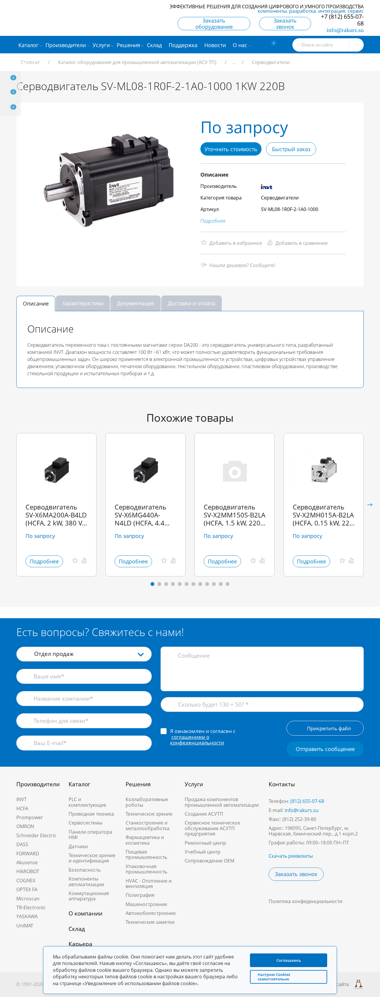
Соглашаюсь (288, 960)
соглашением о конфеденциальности (197, 740)
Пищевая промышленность (146, 854)
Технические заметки (150, 922)
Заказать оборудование (214, 23)
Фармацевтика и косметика (145, 840)
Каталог (79, 784)
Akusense (27, 862)
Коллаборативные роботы (147, 802)
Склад (77, 929)
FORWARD (27, 853)
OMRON (25, 826)
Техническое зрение (149, 814)
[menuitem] (155, 45)
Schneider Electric (36, 835)
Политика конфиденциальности (305, 901)
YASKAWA (27, 916)
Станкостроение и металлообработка (148, 825)
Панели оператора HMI (90, 835)
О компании (85, 913)
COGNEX (25, 880)
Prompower (29, 817)
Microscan (27, 898)
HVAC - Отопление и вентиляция (149, 883)
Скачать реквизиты (291, 856)
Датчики (78, 846)
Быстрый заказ (291, 149)
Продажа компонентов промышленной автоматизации (222, 802)
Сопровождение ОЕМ (209, 860)
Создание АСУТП (204, 814)
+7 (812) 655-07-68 (342, 19)
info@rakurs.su (345, 30)
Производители (38, 784)
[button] (370, 505)
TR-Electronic (31, 907)
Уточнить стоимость (231, 149)
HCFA (22, 808)
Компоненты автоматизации (86, 881)
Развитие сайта (331, 984)
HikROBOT (27, 871)
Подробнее (213, 221)
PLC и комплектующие (87, 802)
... (234, 62)
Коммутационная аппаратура (89, 896)
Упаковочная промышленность (146, 869)
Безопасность (85, 870)
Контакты (282, 784)
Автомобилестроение (151, 913)
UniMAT (24, 925)
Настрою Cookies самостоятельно (274, 977)
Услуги (194, 784)
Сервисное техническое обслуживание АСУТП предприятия (212, 828)
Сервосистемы (85, 822)
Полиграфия (140, 895)
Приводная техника (91, 814)
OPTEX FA (26, 889)
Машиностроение (146, 904)
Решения (138, 784)
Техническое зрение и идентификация (92, 858)
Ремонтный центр (205, 843)
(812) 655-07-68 (307, 801)
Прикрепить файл (329, 728)
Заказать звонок (285, 23)
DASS (22, 844)
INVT (21, 799)
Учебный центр (203, 852)
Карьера (80, 944)
